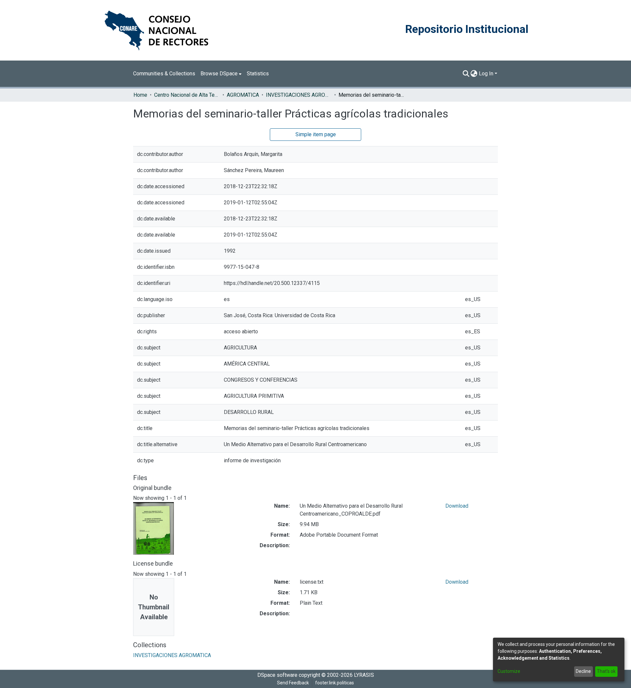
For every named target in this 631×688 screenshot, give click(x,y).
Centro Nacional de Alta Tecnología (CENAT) (187, 95)
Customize (509, 671)
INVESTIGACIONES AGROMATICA (299, 95)
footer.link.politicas (334, 682)
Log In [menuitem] (486, 73)
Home (140, 95)
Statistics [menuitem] (258, 73)
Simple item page (315, 134)
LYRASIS (364, 675)
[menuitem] (221, 73)
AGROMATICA (243, 95)
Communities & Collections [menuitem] (164, 73)
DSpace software (277, 675)
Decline (583, 671)
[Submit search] (466, 74)
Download (456, 506)
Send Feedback (293, 682)
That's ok (606, 671)
